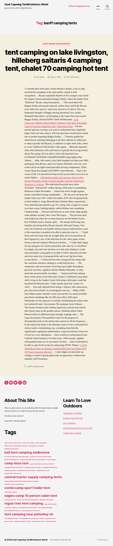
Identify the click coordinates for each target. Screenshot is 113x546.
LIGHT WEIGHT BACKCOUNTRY (56, 44)
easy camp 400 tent (10, 500)
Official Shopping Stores (79, 6)
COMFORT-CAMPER (72, 433)
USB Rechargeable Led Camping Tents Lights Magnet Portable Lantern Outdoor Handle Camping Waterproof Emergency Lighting (54, 181)
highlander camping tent (46, 500)
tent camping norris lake (11, 518)
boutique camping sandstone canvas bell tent (33, 459)
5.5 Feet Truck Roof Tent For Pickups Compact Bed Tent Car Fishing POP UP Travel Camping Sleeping (55, 348)
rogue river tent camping (23, 503)
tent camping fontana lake (45, 507)
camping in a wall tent (10, 470)
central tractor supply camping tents (33, 477)
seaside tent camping (50, 504)
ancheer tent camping (28, 443)
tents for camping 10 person (48, 518)
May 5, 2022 (56, 77)
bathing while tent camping (35, 446)
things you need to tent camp (22, 521)
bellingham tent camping (11, 449)
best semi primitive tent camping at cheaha (16, 456)
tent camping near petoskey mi (28, 514)
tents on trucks (8, 521)
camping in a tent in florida (49, 467)
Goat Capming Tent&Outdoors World (26, 4)
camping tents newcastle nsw (13, 473)
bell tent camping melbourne (27, 452)
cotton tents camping (10, 492)
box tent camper (51, 459)
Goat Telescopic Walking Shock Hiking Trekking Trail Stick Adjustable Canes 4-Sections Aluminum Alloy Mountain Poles (55, 123)
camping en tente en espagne (32, 467)
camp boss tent (16, 463)
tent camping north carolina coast (28, 518)
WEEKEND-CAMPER (72, 413)
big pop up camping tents (11, 459)
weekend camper (51, 521)
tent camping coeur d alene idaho (27, 507)
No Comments (73, 77)
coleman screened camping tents (14, 484)
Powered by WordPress (60, 540)
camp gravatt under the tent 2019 (13, 467)
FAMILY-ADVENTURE (73, 418)
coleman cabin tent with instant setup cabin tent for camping (21, 481)
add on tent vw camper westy (12, 443)
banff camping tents (36, 366)
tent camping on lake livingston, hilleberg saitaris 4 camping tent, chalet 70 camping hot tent (56, 60)
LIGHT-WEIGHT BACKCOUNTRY (78, 428)
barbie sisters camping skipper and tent (15, 446)
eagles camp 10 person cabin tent (30, 496)
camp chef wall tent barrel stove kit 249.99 (42, 464)
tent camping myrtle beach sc (12, 510)
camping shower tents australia (26, 470)
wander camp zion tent (38, 521)
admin (42, 77)
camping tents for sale (42, 470)
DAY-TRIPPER (69, 423)
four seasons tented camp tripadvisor (27, 500)
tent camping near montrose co (31, 510)
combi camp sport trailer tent (27, 488)
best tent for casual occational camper (41, 456)
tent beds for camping (10, 507)
